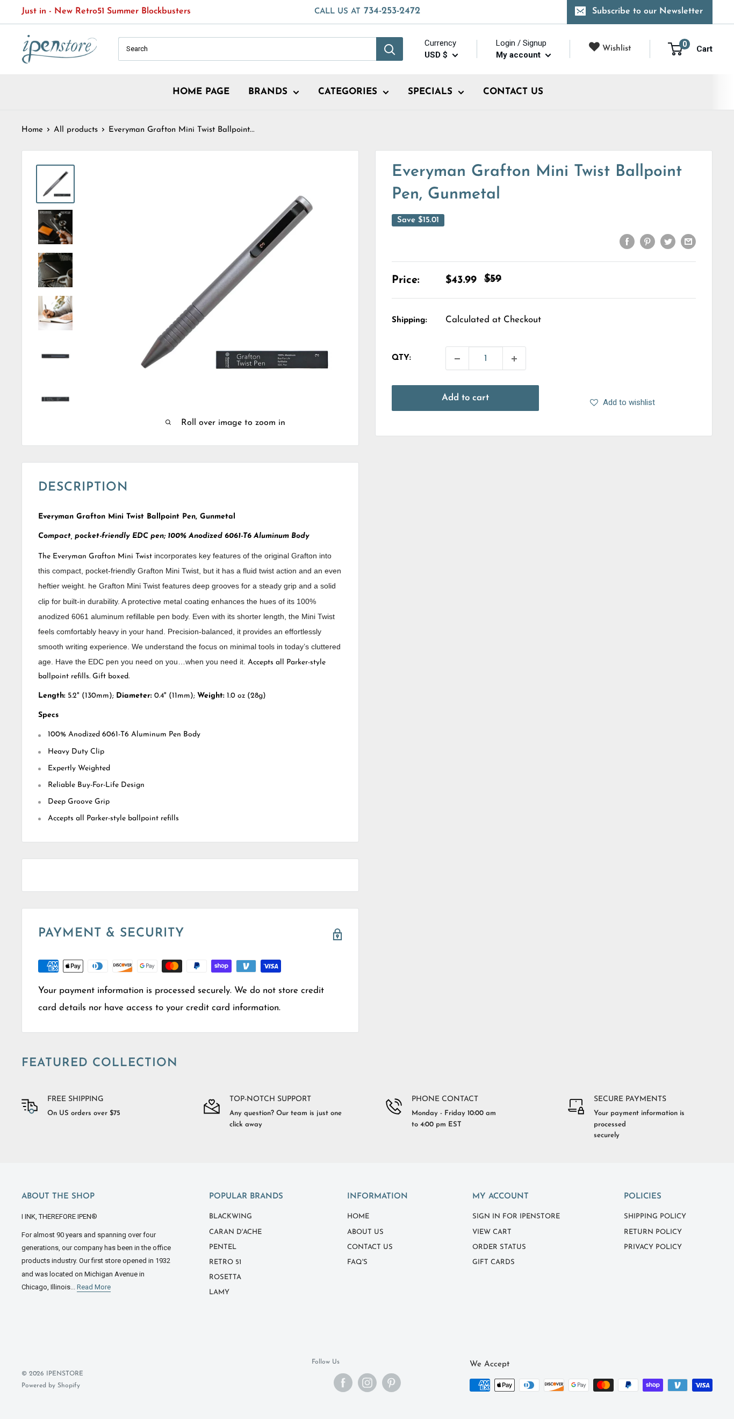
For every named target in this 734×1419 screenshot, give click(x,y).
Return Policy (653, 1232)
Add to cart (465, 398)
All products (76, 130)
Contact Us (370, 1247)
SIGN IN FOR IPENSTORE (516, 1216)
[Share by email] (688, 241)
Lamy (219, 1292)
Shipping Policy (655, 1216)
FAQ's (357, 1262)
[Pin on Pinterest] (647, 241)
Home (32, 130)
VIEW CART (492, 1232)
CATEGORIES (347, 91)
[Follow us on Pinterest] (391, 1382)
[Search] (389, 49)
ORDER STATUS (499, 1247)
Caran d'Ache (235, 1232)
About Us (365, 1232)
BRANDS (267, 91)
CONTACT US (513, 91)
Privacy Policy (653, 1247)
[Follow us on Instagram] (367, 1382)
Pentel (222, 1247)
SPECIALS (430, 91)
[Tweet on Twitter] (667, 241)
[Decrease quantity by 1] (457, 358)
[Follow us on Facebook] (343, 1382)
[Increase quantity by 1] (514, 358)
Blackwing (230, 1216)
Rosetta (225, 1277)
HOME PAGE (200, 91)
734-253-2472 (367, 11)
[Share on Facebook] (627, 241)
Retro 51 (225, 1262)
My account (519, 55)
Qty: (401, 358)
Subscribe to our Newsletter (647, 11)
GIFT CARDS (493, 1262)
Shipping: (409, 320)
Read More (94, 1287)
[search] (247, 49)
